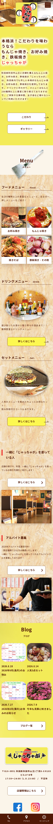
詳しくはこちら (26, 341)
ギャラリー (26, 129)
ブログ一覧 (26, 725)
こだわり (26, 117)
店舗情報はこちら (26, 790)
